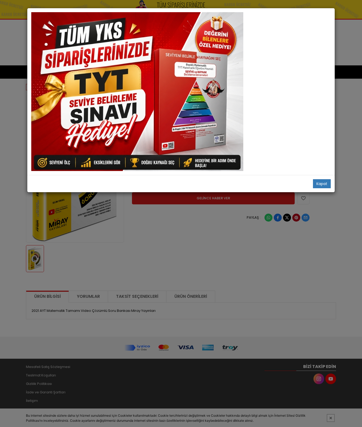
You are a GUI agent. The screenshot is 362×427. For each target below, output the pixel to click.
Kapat (321, 183)
